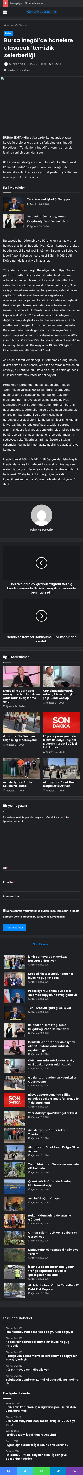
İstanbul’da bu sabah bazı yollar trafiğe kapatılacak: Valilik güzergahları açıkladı (51, 1271)
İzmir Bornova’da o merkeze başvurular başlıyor (48, 959)
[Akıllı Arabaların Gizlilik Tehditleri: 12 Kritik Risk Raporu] (14, 1290)
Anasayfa (12, 25)
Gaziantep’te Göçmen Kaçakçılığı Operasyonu (20, 738)
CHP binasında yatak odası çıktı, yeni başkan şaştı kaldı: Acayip (59, 694)
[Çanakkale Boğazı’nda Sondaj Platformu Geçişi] (14, 1186)
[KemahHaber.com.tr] (41, 12)
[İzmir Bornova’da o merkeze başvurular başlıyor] (14, 962)
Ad (5, 867)
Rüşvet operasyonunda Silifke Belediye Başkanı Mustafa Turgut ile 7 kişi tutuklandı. (60, 741)
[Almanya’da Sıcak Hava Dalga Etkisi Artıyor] (61, 768)
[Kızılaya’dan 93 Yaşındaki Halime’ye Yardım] (14, 1255)
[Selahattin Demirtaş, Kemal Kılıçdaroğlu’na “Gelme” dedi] (13, 221)
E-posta (9, 882)
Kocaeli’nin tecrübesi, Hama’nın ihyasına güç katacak (50, 976)
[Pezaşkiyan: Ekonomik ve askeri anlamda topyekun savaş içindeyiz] (14, 996)
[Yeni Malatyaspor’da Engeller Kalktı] (14, 1118)
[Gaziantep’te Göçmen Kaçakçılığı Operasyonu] (21, 722)
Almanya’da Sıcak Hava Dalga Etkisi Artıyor (59, 784)
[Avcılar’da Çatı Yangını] (14, 1204)
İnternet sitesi (11, 896)
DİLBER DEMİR (17, 64)
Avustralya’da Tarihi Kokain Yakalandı (17, 784)
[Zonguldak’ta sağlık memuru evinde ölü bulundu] (14, 1169)
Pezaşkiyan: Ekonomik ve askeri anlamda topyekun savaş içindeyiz (52, 993)
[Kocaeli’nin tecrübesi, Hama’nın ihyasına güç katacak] (14, 979)
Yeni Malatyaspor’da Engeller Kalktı (53, 1113)
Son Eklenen (41, 944)
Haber (24, 25)
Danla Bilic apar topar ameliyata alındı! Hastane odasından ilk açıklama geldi (21, 696)
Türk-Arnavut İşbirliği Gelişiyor (48, 199)
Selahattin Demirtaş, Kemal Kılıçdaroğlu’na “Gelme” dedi (48, 1027)
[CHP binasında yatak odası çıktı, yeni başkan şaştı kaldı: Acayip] (61, 676)
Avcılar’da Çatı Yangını (44, 1198)
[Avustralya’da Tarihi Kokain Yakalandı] (21, 768)
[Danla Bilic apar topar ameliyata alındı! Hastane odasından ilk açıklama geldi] (21, 676)
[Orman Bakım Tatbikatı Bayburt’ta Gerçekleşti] (14, 1238)
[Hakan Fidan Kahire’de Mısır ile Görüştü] (14, 1221)
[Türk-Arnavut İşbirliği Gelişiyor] (13, 204)
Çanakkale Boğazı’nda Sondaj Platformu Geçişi (49, 1183)
